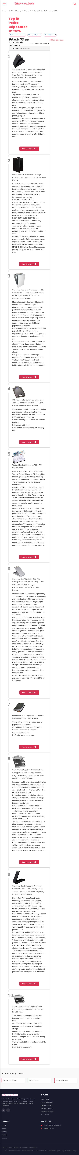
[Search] (75, 4)
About (4, 1125)
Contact (4, 1135)
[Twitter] (8, 1110)
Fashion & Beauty (15, 11)
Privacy (4, 1132)
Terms (4, 1129)
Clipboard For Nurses (17, 35)
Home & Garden (47, 1102)
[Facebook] (3, 1110)
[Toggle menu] (4, 4)
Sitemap (5, 1138)
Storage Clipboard (34, 35)
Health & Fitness (46, 1105)
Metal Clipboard (50, 35)
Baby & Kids (45, 1115)
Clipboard (27, 11)
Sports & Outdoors (47, 1112)
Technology (45, 1099)
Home (4, 11)
